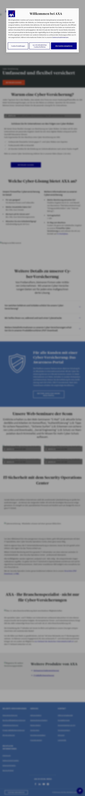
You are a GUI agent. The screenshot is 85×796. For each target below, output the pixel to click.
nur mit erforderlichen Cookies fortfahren (40, 46)
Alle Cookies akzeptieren (63, 46)
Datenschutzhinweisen (60, 37)
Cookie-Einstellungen (18, 46)
